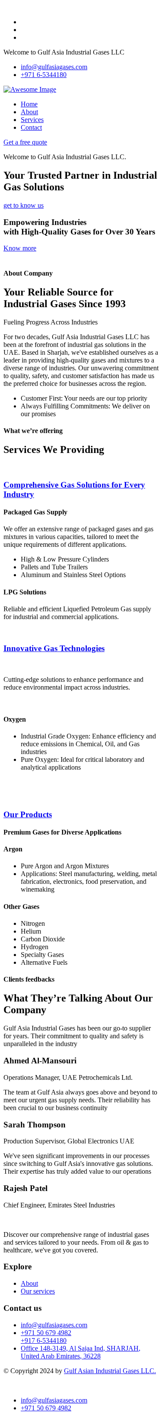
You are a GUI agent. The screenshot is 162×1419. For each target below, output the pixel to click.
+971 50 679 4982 (46, 1332)
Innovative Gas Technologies (54, 648)
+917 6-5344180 (44, 1340)
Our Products (27, 814)
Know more (19, 248)
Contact (31, 127)
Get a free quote (25, 142)
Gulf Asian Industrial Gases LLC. (110, 1370)
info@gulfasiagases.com (54, 67)
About (29, 112)
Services (32, 119)
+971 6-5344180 (44, 74)
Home (29, 104)
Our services (38, 1291)
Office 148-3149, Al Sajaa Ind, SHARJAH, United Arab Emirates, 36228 (80, 1352)
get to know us (23, 205)
